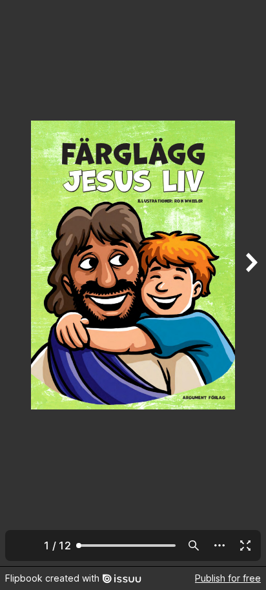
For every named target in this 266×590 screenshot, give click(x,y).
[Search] (194, 545)
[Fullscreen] (245, 545)
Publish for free (228, 578)
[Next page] (250, 283)
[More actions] (219, 545)
